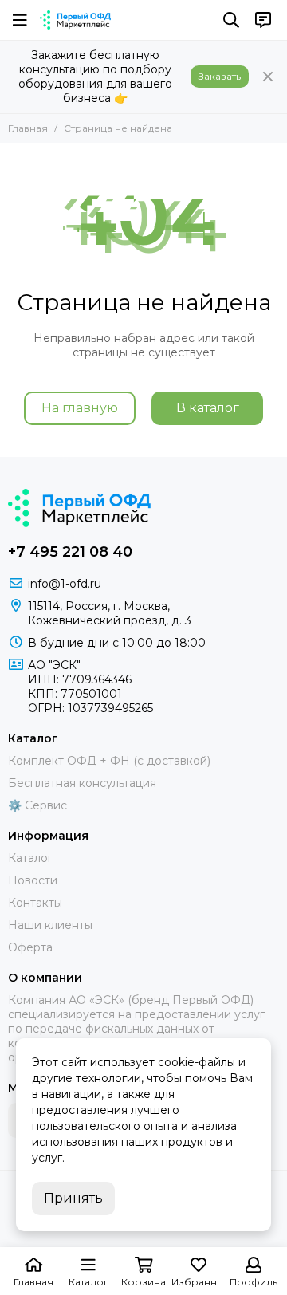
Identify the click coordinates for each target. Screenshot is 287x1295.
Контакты (35, 902)
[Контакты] (263, 20)
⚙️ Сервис (37, 805)
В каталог (207, 407)
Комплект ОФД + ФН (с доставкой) (109, 761)
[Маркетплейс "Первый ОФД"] (75, 20)
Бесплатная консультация (82, 783)
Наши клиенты (50, 925)
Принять (73, 1198)
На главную (79, 407)
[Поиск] (231, 20)
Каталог (30, 858)
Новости (32, 880)
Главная (28, 128)
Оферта (30, 947)
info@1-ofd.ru (64, 584)
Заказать (220, 76)
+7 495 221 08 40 (70, 552)
